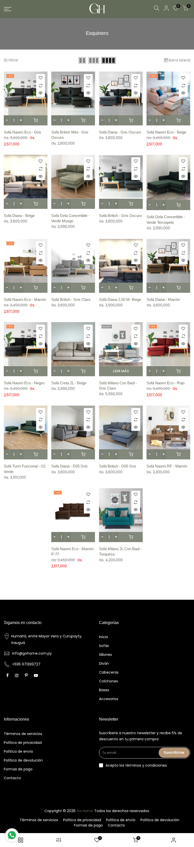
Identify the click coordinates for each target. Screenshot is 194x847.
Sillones (105, 654)
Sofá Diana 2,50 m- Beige (120, 299)
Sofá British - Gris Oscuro (120, 215)
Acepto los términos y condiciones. (136, 765)
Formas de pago (18, 769)
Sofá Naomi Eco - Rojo (165, 383)
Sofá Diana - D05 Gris (69, 466)
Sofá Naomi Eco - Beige (166, 132)
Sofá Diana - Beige (19, 215)
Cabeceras (108, 672)
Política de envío (18, 751)
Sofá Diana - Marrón (163, 299)
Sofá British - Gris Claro (70, 299)
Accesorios (108, 698)
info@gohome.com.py (32, 653)
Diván (104, 663)
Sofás (104, 645)
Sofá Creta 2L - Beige (68, 383)
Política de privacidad (23, 742)
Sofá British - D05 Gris (117, 466)
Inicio (103, 636)
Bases (104, 690)
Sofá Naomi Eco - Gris (22, 132)
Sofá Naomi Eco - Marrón (25, 299)
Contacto (12, 778)
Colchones (108, 681)
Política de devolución (23, 760)
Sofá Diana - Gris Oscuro (120, 132)
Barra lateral (179, 60)
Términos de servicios (23, 733)
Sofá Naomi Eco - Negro (24, 383)
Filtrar (13, 60)
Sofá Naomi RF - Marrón (167, 466)
